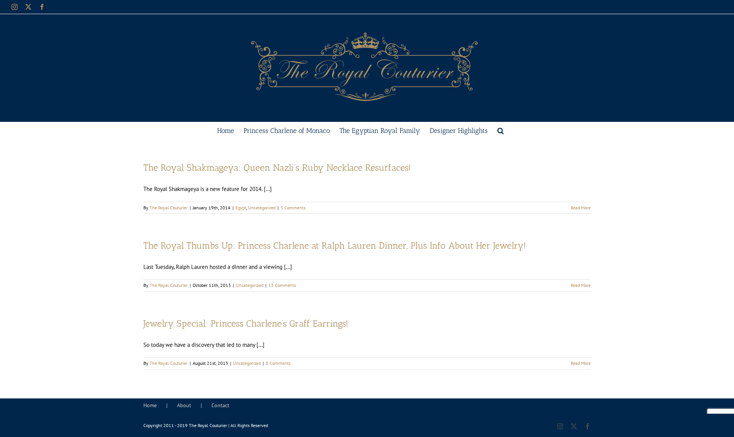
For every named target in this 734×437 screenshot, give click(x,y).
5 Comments (293, 207)
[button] (500, 130)
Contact (220, 405)
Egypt (240, 207)
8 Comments (278, 363)
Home (150, 405)
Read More (581, 207)
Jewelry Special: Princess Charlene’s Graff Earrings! (245, 323)
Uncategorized (262, 207)
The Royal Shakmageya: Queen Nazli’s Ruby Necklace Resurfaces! (277, 167)
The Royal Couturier (168, 207)
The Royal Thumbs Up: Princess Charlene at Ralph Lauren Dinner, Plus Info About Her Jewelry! (334, 245)
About (184, 405)
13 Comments (282, 285)
